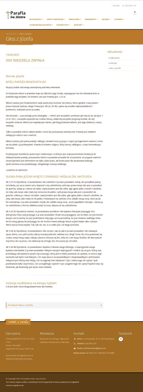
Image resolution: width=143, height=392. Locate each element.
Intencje (113, 63)
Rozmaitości (63, 25)
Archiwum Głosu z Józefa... (21, 305)
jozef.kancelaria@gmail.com (94, 348)
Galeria (105, 19)
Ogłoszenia (115, 58)
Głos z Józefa (115, 68)
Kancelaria (74, 19)
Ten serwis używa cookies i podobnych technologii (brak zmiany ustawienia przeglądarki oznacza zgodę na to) (42, 384)
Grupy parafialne (55, 19)
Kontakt (116, 5)
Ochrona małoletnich (40, 25)
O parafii (118, 19)
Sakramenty (90, 19)
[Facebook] (135, 12)
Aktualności (35, 19)
